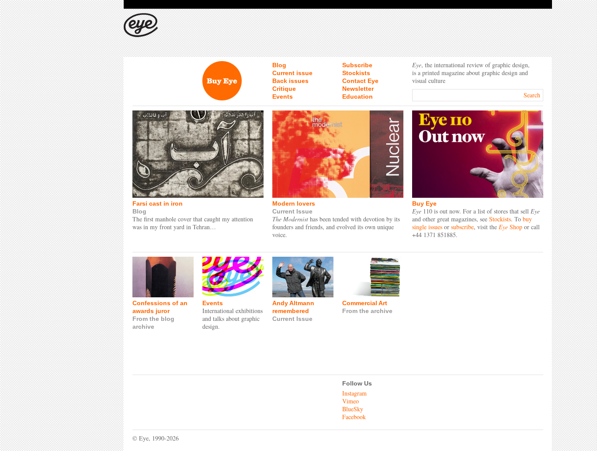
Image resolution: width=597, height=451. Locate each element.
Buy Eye (424, 203)
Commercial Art (364, 303)
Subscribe (357, 65)
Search (532, 95)
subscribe (462, 227)
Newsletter (358, 88)
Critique (284, 88)
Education (357, 96)
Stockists (356, 72)
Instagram (354, 393)
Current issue (292, 72)
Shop (510, 227)
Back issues (290, 80)
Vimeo (350, 401)
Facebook (354, 417)
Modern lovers (293, 203)
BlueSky (352, 409)
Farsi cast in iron (157, 203)
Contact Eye (360, 80)
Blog (279, 65)
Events (282, 96)
